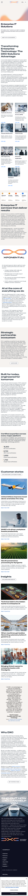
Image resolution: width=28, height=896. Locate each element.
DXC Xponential (7, 298)
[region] (14, 886)
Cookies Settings (14, 889)
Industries (5, 853)
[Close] (26, 878)
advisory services (16, 766)
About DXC (5, 862)
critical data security (5, 773)
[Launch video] (14, 487)
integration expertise (15, 770)
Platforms (5, 855)
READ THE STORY (5, 507)
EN (22, 2)
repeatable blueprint (7, 302)
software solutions (17, 769)
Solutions (5, 857)
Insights (4, 859)
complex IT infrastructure (6, 769)
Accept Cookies (14, 893)
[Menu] (2, 2)
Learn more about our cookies (12, 887)
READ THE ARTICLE (5, 611)
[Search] (25, 2)
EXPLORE (3, 122)
